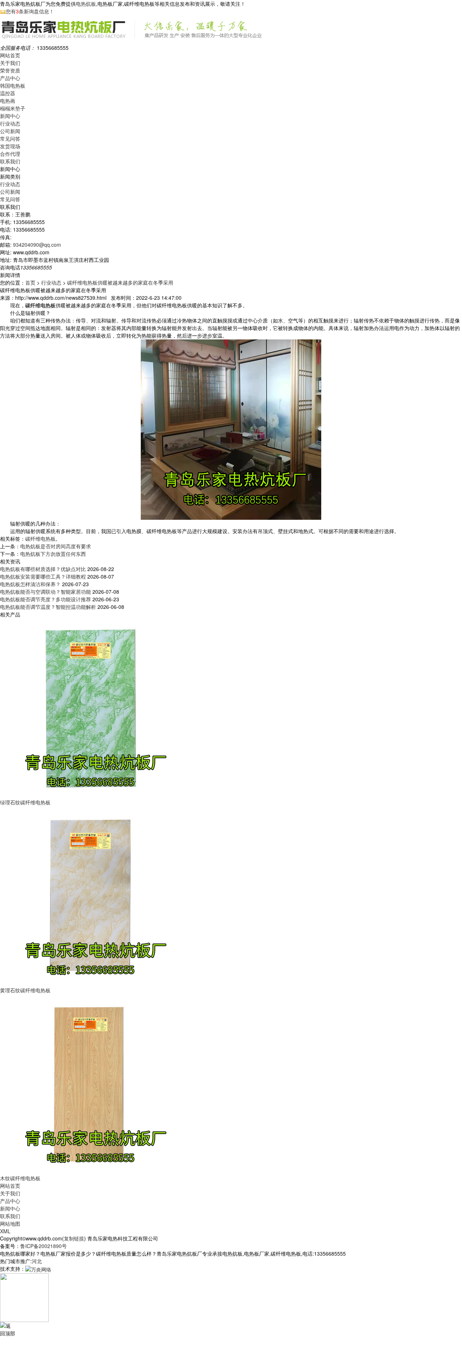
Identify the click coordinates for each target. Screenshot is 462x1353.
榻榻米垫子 (12, 108)
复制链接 (74, 1238)
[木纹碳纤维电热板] (90, 1083)
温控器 (7, 93)
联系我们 (10, 161)
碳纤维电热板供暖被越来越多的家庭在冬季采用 (120, 282)
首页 (30, 282)
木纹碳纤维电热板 (20, 1178)
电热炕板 (86, 3)
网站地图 (10, 1223)
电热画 (7, 100)
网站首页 (10, 55)
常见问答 (10, 138)
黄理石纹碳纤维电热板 (25, 990)
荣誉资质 (10, 70)
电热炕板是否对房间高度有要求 (55, 546)
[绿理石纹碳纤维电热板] (90, 707)
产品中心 (10, 78)
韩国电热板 (12, 85)
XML (5, 1231)
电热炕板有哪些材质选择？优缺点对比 (43, 568)
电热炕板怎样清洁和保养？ (30, 584)
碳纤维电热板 (40, 538)
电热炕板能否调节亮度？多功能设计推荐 (45, 599)
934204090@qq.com (37, 244)
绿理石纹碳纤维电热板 (25, 802)
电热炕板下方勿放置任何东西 (53, 553)
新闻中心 (10, 115)
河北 (37, 1261)
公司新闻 (10, 131)
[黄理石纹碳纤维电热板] (90, 895)
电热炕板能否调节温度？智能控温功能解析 (48, 606)
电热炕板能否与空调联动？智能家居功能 (45, 591)
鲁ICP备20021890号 (43, 1245)
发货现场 (10, 146)
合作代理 (10, 153)
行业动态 (10, 123)
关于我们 (10, 62)
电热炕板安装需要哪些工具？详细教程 (43, 576)
